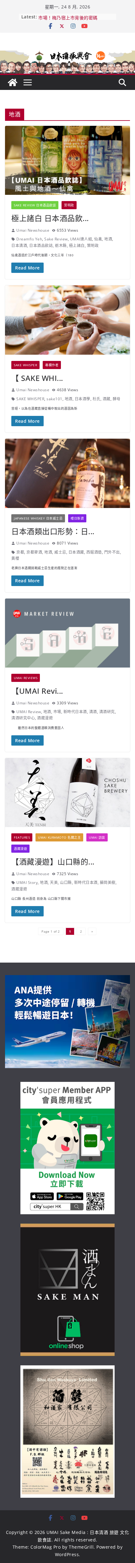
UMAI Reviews (25, 678)
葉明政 (69, 205)
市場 (57, 711)
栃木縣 (61, 245)
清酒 (93, 711)
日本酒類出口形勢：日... (52, 531)
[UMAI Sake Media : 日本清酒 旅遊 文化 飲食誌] (67, 53)
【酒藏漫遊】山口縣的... (52, 861)
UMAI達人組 (81, 239)
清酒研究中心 (23, 718)
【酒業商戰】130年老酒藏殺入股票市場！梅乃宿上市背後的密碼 (74, 20)
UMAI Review (28, 711)
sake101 (54, 399)
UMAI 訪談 (97, 837)
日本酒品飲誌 (41, 245)
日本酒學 (82, 399)
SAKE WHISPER (30, 399)
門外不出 (112, 552)
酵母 (117, 399)
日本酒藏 (76, 552)
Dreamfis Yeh (29, 239)
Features (22, 837)
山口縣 (66, 882)
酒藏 (107, 399)
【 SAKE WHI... (37, 378)
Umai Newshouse (32, 230)
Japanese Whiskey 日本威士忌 (38, 518)
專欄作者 (51, 365)
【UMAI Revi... (37, 691)
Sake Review (56, 239)
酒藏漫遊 (20, 848)
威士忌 (60, 552)
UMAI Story (27, 882)
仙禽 (98, 239)
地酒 (108, 239)
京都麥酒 (34, 552)
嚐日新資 (77, 518)
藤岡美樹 (108, 882)
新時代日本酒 (75, 711)
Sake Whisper (25, 365)
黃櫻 (15, 558)
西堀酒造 (94, 552)
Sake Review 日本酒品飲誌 (35, 205)
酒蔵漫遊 (45, 718)
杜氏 (96, 399)
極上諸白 (77, 245)
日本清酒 (19, 245)
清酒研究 (107, 711)
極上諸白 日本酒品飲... (50, 218)
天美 (54, 882)
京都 (20, 552)
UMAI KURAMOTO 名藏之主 (59, 837)
